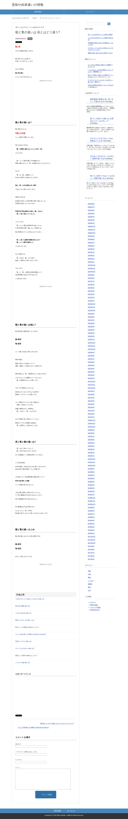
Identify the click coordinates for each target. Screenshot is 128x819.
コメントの (95, 607)
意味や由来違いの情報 (27, 4)
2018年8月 (91, 510)
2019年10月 (91, 465)
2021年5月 (91, 404)
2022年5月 (91, 365)
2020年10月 (91, 426)
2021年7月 (91, 397)
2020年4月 (91, 446)
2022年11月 (91, 346)
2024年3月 (91, 294)
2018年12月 (91, 498)
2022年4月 (91, 368)
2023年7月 (91, 320)
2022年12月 (91, 342)
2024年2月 (91, 297)
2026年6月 (91, 210)
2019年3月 (91, 488)
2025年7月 (91, 242)
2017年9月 (91, 546)
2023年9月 (91, 313)
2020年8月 (91, 433)
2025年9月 (91, 236)
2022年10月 (91, 349)
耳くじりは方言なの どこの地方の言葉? (100, 34)
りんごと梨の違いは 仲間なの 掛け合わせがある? (30, 634)
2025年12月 (91, 226)
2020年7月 (91, 436)
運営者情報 (37, 11)
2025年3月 (91, 255)
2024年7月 (91, 281)
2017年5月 (91, 559)
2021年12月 (91, 381)
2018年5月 (91, 520)
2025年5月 (91, 249)
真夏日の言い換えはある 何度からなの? (100, 53)
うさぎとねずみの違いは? (23, 613)
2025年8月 (91, 239)
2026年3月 (91, 216)
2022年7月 (91, 359)
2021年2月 (91, 414)
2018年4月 (91, 523)
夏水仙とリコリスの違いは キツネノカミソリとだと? (57, 723)
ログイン (93, 602)
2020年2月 (91, 452)
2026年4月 (91, 213)
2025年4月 (91, 252)
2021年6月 (91, 401)
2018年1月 (91, 533)
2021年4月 (91, 407)
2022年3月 (91, 372)
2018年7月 (91, 514)
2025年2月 (91, 258)
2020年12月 (91, 420)
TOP (21, 18)
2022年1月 (91, 378)
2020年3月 (91, 449)
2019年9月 (91, 468)
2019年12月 (91, 459)
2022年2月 (91, 375)
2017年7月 (91, 552)
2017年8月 (91, 549)
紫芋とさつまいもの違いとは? (24, 620)
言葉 (89, 571)
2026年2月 (91, 220)
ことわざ (91, 581)
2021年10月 (91, 388)
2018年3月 (91, 527)
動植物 (30, 38)
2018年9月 (91, 507)
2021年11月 (91, 384)
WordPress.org (94, 610)
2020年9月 (91, 430)
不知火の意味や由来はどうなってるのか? (101, 85)
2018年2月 (91, 530)
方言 (89, 590)
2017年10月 (91, 543)
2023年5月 (91, 326)
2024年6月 (91, 284)
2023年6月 (91, 323)
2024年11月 (91, 268)
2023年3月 (91, 333)
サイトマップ (90, 11)
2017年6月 (91, 556)
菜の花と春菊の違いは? (22, 606)
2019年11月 (91, 462)
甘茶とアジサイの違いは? (23, 641)
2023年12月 (91, 304)
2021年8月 (91, 394)
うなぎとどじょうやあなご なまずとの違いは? (29, 599)
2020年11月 (91, 423)
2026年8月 (91, 204)
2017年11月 (91, 540)
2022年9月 (91, 352)
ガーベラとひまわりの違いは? (24, 648)
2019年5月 (91, 481)
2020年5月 (91, 443)
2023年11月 (91, 307)
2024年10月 (91, 271)
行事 (89, 574)
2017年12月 (91, 536)
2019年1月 (91, 494)
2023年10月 (91, 310)
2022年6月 (91, 362)
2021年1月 (91, 417)
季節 (89, 577)
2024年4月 (91, 291)
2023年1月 (91, 339)
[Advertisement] (45, 95)
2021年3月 (91, 410)
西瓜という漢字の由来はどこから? (26, 655)
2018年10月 (91, 504)
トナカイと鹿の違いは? (22, 662)
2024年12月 (91, 265)
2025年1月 (91, 262)
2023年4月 (91, 330)
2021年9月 (91, 391)
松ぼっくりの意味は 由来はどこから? (27, 627)
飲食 (89, 587)
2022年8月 (91, 355)
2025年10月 (91, 233)
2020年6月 (91, 439)
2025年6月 (91, 246)
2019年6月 (91, 478)
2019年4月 (91, 485)
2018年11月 (91, 501)
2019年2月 (91, 491)
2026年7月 (91, 207)
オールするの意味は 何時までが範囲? (99, 65)
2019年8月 (91, 472)
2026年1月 (91, 223)
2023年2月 (91, 336)
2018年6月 (91, 517)
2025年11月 (91, 229)
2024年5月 (91, 288)
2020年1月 (91, 456)
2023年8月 (91, 317)
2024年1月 (91, 300)
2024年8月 (91, 278)
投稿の (94, 605)
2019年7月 (91, 475)
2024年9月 (91, 275)
